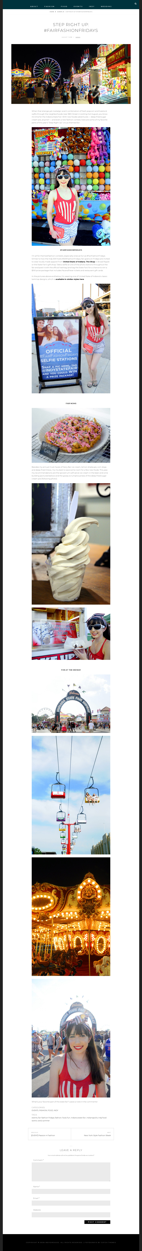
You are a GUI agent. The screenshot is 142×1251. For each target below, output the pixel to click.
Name (36, 1187)
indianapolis (92, 1118)
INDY (92, 6)
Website (37, 1210)
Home (52, 12)
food (64, 1118)
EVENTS (78, 6)
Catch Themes (108, 1242)
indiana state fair (78, 1118)
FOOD (64, 6)
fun (68, 1118)
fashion (58, 1118)
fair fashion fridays (46, 1118)
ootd (40, 1121)
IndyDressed (52, 1242)
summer (46, 1121)
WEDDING (106, 6)
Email (36, 1198)
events (34, 1118)
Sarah (78, 37)
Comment (38, 1160)
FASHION (49, 6)
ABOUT (34, 6)
